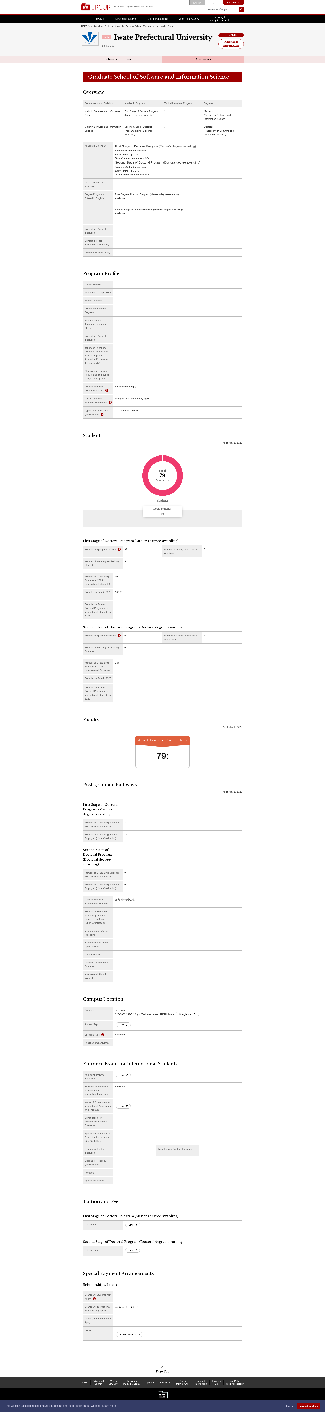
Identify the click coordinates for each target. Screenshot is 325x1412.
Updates (149, 1382)
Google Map (185, 1014)
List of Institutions (157, 18)
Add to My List (231, 35)
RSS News (165, 1382)
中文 (212, 2)
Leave (289, 1406)
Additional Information (231, 43)
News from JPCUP (182, 1382)
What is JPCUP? (189, 18)
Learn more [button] (109, 1405)
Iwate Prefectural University (111, 26)
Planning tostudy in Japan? (219, 19)
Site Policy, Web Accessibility (235, 1382)
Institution (93, 26)
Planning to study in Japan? (131, 1382)
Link (122, 1024)
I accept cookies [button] (308, 1406)
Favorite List (233, 2)
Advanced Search (126, 18)
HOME (100, 18)
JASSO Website (128, 1334)
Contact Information (201, 1382)
